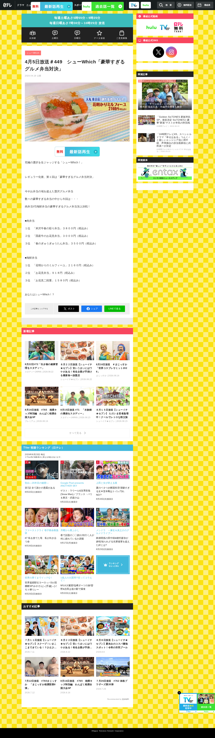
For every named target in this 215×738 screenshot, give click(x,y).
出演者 (32, 38)
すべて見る (76, 433)
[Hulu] (103, 6)
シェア (94, 308)
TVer (77, 152)
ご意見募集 (121, 38)
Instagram (171, 52)
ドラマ (20, 5)
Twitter (158, 52)
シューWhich (33, 53)
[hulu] (146, 5)
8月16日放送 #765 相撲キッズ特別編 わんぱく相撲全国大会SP (76, 685)
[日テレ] (7, 5)
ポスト (71, 308)
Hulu (151, 27)
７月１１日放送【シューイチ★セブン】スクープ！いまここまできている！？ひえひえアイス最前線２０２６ (41, 644)
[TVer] (134, 5)
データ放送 (99, 38)
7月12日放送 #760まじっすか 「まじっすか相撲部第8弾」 (41, 685)
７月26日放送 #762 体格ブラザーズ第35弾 (111, 683)
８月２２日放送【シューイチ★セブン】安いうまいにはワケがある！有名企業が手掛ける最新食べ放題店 (76, 644)
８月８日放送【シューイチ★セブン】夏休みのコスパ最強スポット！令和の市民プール (112, 644)
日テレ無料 (178, 27)
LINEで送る (115, 308)
